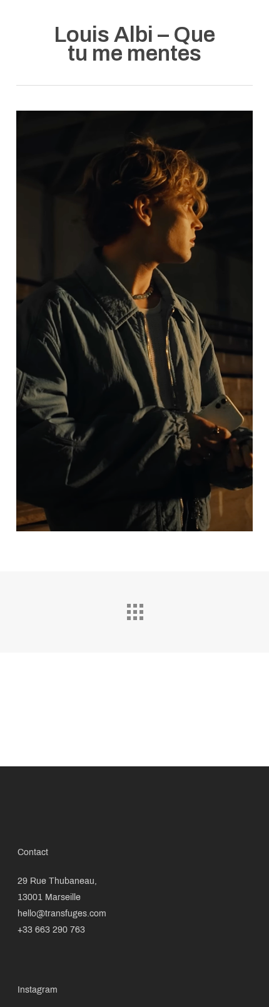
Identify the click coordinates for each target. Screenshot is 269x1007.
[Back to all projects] (134, 608)
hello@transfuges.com (62, 913)
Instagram (38, 989)
